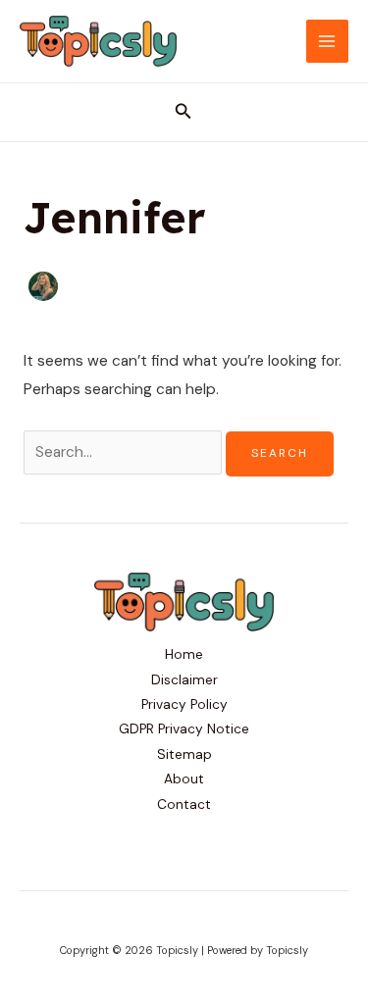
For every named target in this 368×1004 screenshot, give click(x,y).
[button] (183, 112)
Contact (184, 804)
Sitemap (184, 754)
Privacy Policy (184, 704)
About (184, 778)
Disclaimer (184, 679)
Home (184, 654)
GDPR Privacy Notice (184, 728)
